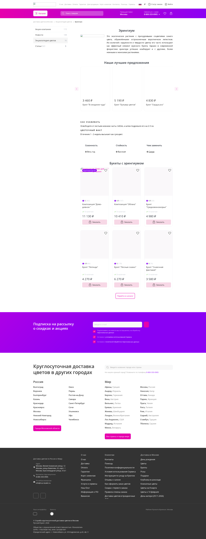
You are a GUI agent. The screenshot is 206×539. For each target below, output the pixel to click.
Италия (148, 411)
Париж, (143, 399)
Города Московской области (47, 428)
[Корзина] (171, 13)
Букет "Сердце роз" (155, 102)
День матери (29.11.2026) (152, 496)
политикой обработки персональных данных (122, 342)
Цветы (143, 463)
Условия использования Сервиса (120, 471)
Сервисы (132, 4)
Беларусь (116, 427)
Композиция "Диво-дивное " (92, 205)
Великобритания (121, 415)
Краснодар (38, 403)
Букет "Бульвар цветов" (125, 102)
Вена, (107, 399)
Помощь (124, 4)
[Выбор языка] (140, 4)
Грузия (152, 423)
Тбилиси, (144, 423)
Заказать (96, 222)
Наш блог (85, 488)
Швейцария (119, 411)
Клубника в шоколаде (151, 479)
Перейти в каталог (125, 296)
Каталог (42, 13)
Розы (143, 471)
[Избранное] (165, 13)
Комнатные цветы (149, 483)
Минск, (108, 427)
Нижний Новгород (42, 415)
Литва (118, 403)
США (121, 419)
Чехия (150, 403)
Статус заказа (156, 4)
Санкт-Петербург (77, 403)
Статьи (40, 46)
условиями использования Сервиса (118, 337)
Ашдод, (108, 391)
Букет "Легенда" (90, 267)
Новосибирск (39, 419)
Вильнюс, (109, 403)
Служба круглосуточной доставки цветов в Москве (57, 520)
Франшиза (86, 479)
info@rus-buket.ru (43, 483)
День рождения (148, 459)
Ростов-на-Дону (76, 395)
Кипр (151, 391)
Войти (170, 4)
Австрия (114, 399)
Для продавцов (92, 4)
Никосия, (144, 391)
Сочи (71, 407)
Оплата (75, 4)
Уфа (70, 415)
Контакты (116, 4)
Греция (116, 387)
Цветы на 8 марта (149, 488)
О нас (61, 4)
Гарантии (82, 4)
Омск (71, 387)
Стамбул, (144, 419)
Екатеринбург (39, 395)
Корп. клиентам (105, 4)
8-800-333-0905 (152, 372)
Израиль (116, 391)
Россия (151, 387)
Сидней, (144, 415)
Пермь (72, 391)
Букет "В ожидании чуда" (94, 102)
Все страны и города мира (117, 436)
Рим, (142, 411)
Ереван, (108, 407)
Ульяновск (74, 411)
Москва (37, 411)
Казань (36, 399)
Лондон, (109, 415)
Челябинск (74, 419)
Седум (151, 151)
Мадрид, (109, 423)
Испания (117, 423)
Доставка (67, 4)
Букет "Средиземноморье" (156, 205)
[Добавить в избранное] (106, 170)
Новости (51, 35)
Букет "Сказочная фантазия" (154, 268)
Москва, (144, 387)
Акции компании (51, 29)
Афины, (108, 387)
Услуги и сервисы (89, 483)
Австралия (153, 415)
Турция (152, 419)
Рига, (142, 407)
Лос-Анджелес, (112, 419)
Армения (117, 407)
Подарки (145, 475)
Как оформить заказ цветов (117, 483)
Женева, (109, 411)
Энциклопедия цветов (51, 40)
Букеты (144, 467)
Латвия (149, 407)
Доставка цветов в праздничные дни (120, 497)
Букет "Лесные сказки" (125, 267)
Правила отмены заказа (116, 492)
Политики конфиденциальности (119, 467)
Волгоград (38, 387)
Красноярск (38, 407)
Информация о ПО (89, 492)
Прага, (143, 403)
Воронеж (37, 391)
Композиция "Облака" (125, 204)
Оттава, (143, 395)
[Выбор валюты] (144, 4)
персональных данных (105, 332)
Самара (72, 399)
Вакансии (85, 496)
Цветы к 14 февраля (150, 492)
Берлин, (108, 395)
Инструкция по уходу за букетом (120, 475)
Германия (117, 395)
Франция (152, 399)
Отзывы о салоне (113, 479)
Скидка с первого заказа (116, 488)
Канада (151, 395)
